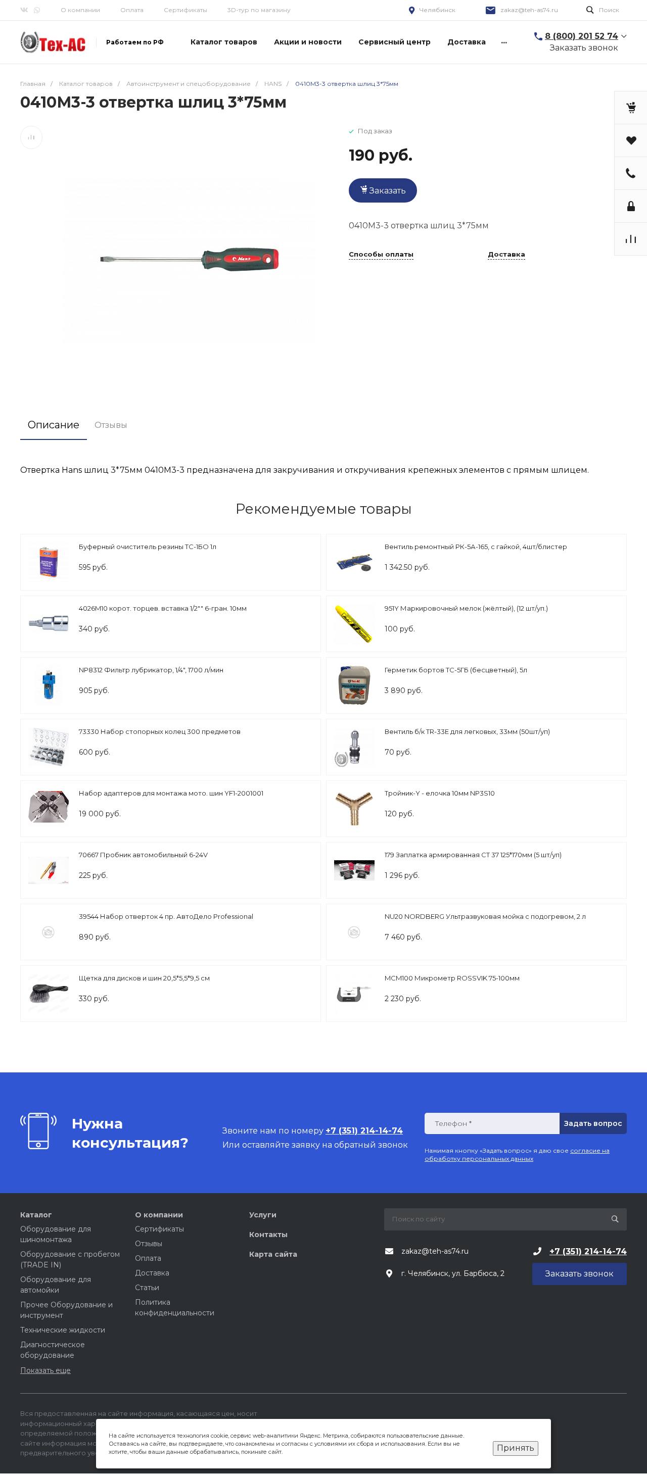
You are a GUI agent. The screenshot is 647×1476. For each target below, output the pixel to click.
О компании (80, 10)
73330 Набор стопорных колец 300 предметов (160, 731)
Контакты (268, 1234)
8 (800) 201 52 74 (581, 36)
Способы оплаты (381, 254)
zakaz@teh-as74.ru (529, 10)
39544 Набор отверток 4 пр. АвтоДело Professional (166, 916)
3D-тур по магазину (259, 10)
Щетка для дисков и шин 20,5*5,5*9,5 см (144, 978)
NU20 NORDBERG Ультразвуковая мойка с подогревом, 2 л (485, 916)
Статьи (147, 1287)
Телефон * (453, 1123)
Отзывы (148, 1243)
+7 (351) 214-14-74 (588, 1251)
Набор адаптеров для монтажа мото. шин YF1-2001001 (171, 793)
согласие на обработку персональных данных (517, 1154)
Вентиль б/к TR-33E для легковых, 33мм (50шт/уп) (467, 731)
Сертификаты (185, 10)
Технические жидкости (62, 1330)
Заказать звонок (584, 48)
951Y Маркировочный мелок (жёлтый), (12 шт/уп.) (466, 608)
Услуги (262, 1214)
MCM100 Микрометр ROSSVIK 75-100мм (452, 978)
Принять (515, 1448)
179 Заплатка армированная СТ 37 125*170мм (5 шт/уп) (473, 855)
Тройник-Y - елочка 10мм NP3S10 (440, 793)
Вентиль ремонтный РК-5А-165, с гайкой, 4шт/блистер (476, 547)
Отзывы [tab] (111, 425)
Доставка (506, 254)
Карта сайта (273, 1254)
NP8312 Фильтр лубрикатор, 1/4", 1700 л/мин (151, 670)
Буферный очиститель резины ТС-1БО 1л (147, 547)
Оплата (132, 10)
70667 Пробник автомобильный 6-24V (143, 855)
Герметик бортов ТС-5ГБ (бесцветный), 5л (456, 670)
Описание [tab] (53, 425)
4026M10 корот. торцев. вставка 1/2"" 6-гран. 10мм (163, 608)
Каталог (36, 1214)
